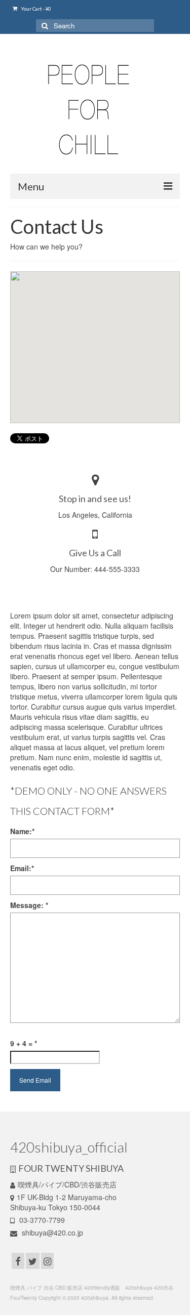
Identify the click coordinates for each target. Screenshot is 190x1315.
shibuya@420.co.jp (51, 1232)
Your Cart (35, 9)
